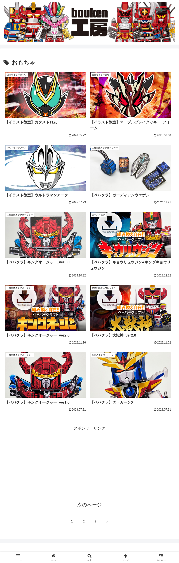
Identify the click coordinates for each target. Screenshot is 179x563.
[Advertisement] (89, 462)
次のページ (89, 505)
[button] (165, 548)
